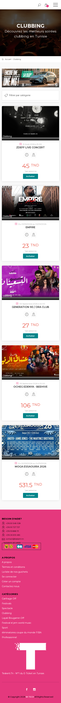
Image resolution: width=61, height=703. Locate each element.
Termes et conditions (13, 567)
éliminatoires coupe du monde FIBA (21, 632)
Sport (5, 627)
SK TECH (30, 697)
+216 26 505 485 (13, 535)
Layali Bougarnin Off (13, 618)
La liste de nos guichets (15, 571)
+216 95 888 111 (12, 531)
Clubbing (17, 59)
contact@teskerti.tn (15, 539)
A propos (7, 562)
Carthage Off (9, 598)
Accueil (8, 59)
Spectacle (7, 608)
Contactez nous (10, 586)
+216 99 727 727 (13, 527)
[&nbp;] (55, 5)
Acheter (30, 176)
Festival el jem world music (16, 622)
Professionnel (9, 637)
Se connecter (9, 576)
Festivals (6, 603)
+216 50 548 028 (13, 523)
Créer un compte (11, 581)
